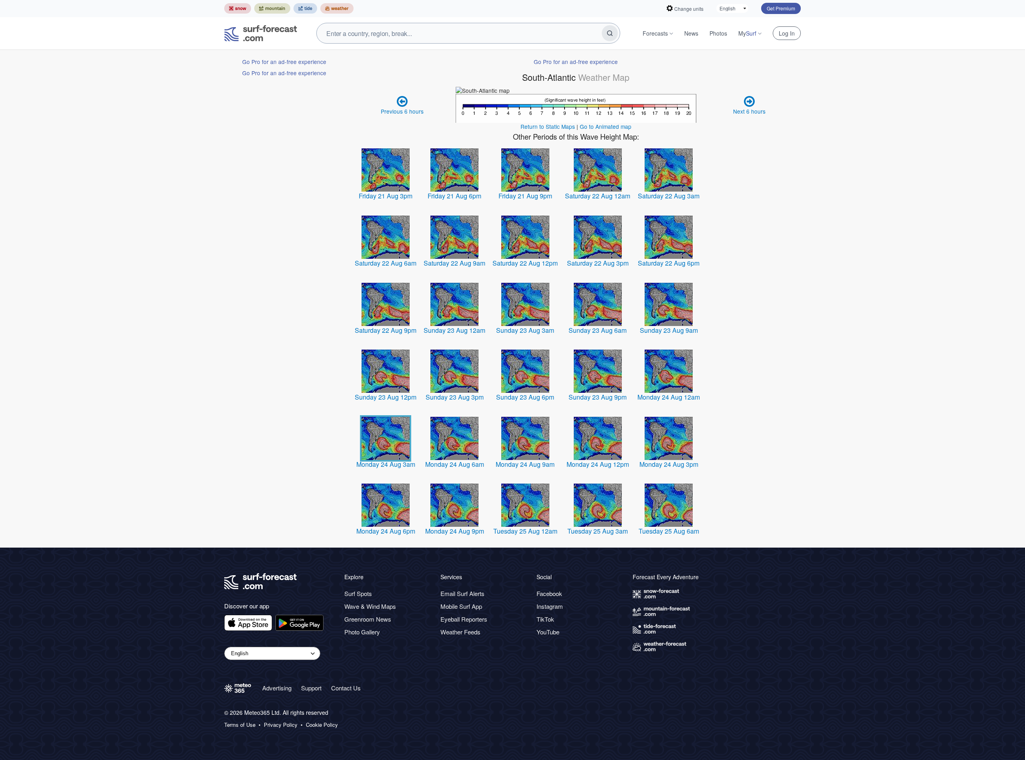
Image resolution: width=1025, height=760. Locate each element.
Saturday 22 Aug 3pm (598, 263)
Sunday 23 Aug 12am (454, 330)
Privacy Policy (280, 724)
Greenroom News (367, 619)
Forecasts (655, 33)
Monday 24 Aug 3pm (668, 464)
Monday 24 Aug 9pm (454, 531)
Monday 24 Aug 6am (454, 464)
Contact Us (346, 688)
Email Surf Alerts (462, 593)
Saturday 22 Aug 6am (385, 263)
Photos (718, 33)
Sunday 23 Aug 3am (525, 330)
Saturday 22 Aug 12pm (525, 263)
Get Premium (781, 8)
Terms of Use (239, 724)
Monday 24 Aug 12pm (598, 464)
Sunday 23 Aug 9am (669, 330)
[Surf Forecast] (260, 33)
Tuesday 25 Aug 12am (525, 531)
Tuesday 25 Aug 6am (669, 531)
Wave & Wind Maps (370, 606)
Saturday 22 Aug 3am (668, 195)
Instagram (550, 606)
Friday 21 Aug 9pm (525, 195)
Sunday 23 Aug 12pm (385, 397)
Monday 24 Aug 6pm (385, 531)
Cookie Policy (322, 724)
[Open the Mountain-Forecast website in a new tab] (272, 8)
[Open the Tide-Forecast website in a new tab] (305, 8)
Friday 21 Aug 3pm (385, 195)
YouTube (548, 632)
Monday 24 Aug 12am (668, 397)
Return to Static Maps (548, 126)
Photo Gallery (362, 632)
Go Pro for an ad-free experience (284, 62)
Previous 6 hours (402, 111)
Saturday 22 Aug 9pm (385, 330)
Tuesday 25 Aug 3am (597, 531)
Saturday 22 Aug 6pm (668, 263)
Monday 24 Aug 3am (385, 464)
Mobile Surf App (461, 606)
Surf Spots (358, 593)
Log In (787, 33)
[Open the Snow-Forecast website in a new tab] (237, 8)
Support (311, 688)
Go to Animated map (605, 126)
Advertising (276, 688)
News (691, 33)
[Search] (610, 33)
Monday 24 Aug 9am (525, 464)
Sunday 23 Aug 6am (598, 330)
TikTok (545, 619)
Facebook (549, 593)
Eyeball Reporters (463, 619)
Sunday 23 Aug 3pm (455, 397)
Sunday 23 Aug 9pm (598, 397)
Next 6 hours (749, 111)
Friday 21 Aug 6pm (454, 195)
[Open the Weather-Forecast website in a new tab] (337, 8)
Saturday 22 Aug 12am (597, 195)
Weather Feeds (460, 632)
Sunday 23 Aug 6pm (525, 397)
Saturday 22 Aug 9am (454, 263)
